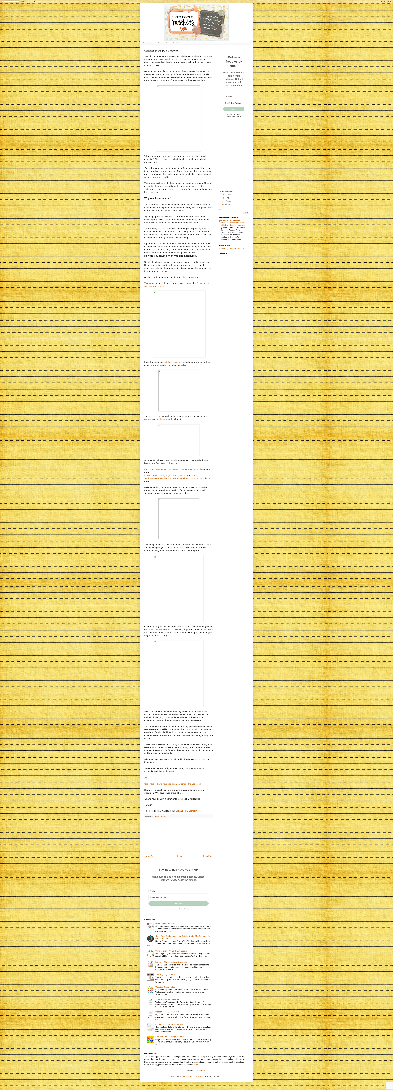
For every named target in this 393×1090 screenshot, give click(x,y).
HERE (196, 1065)
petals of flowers (172, 362)
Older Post (207, 856)
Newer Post (150, 856)
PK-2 (223, 204)
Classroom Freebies (230, 221)
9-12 (223, 201)
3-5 (222, 195)
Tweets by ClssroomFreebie (231, 249)
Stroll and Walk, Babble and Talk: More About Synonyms (171, 478)
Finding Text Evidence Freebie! (169, 1024)
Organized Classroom (186, 811)
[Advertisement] (178, 836)
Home (145, 43)
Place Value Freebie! (164, 924)
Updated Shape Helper (165, 987)
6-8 (222, 198)
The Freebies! (154, 43)
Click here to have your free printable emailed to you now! (172, 784)
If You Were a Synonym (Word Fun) (161, 475)
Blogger (201, 1070)
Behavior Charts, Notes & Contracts (171, 962)
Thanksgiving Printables (166, 974)
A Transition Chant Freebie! (167, 999)
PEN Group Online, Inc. (193, 1076)
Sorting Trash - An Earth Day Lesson (171, 951)
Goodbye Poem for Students (167, 1012)
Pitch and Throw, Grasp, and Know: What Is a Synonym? (172, 469)
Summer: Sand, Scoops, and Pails (170, 1037)
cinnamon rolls (166, 419)
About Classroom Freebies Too (172, 43)
